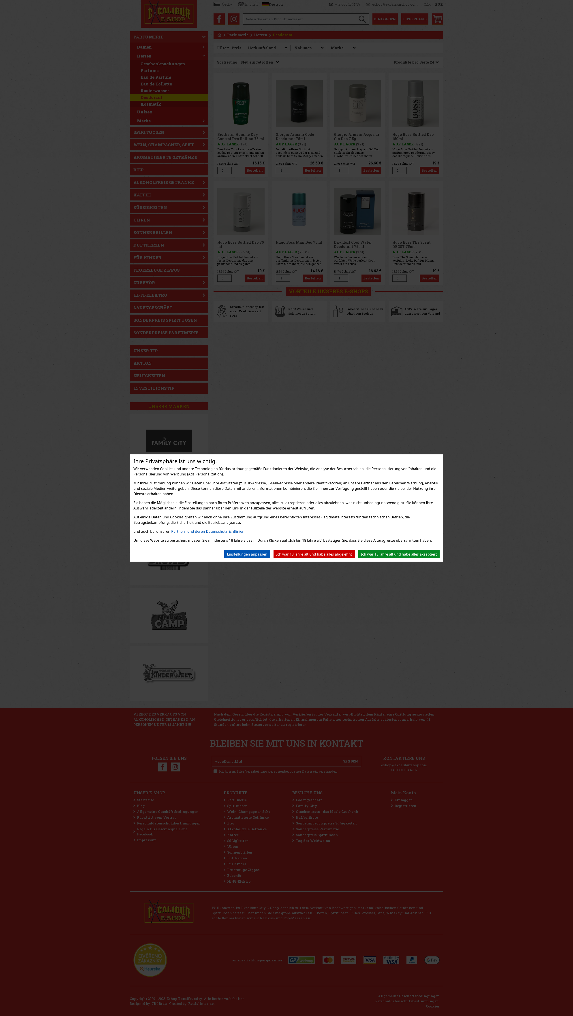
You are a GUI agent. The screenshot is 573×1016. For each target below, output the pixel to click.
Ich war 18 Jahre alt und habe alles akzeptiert (399, 554)
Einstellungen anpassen (247, 554)
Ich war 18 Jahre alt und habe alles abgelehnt (314, 554)
